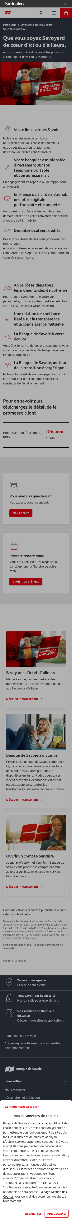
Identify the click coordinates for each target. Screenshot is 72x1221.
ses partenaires (41, 1123)
